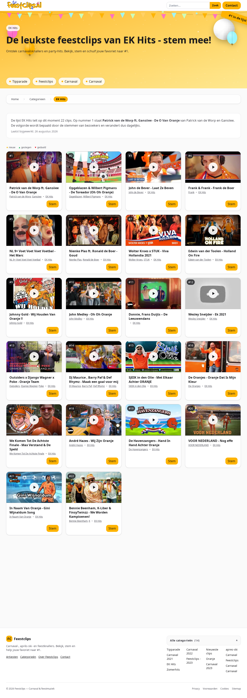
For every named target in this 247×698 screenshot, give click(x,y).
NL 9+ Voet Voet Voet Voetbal (25, 259)
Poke (41, 386)
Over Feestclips (48, 657)
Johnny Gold (15, 323)
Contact (232, 5)
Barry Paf (87, 386)
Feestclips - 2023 (193, 660)
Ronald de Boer (91, 259)
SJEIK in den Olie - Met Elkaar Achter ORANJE (151, 379)
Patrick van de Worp (20, 196)
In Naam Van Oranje (20, 516)
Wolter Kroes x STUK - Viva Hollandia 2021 (149, 253)
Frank (191, 192)
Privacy (196, 688)
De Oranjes (194, 386)
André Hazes (76, 445)
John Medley (75, 318)
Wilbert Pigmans (92, 196)
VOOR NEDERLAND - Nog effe (210, 441)
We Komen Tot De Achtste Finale (26, 453)
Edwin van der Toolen (199, 259)
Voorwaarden (210, 688)
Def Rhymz (99, 386)
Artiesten (12, 657)
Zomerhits (173, 669)
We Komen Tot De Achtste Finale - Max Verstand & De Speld (30, 445)
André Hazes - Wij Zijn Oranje (91, 441)
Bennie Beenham (78, 521)
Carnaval (231, 655)
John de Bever (136, 192)
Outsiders (14, 386)
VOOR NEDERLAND (198, 445)
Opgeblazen (75, 196)
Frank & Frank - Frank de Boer (211, 188)
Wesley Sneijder (197, 318)
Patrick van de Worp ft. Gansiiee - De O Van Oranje (34, 190)
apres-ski (232, 649)
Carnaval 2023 (211, 666)
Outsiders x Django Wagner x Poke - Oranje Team (31, 379)
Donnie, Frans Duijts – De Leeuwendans (148, 316)
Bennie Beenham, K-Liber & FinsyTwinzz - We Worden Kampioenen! (90, 512)
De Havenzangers (138, 449)
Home (15, 99)
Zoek (215, 5)
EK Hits (49, 196)
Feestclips (19, 638)
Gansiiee (36, 196)
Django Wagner (29, 386)
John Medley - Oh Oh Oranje (90, 314)
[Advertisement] (122, 581)
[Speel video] (34, 167)
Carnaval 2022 (192, 651)
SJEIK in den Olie (137, 386)
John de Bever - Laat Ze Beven (151, 188)
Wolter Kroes (136, 259)
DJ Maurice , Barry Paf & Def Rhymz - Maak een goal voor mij (93, 379)
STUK (147, 259)
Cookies (224, 688)
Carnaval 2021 (172, 657)
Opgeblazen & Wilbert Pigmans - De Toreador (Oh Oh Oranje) (93, 190)
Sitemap (236, 688)
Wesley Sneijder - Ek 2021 (207, 314)
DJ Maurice (75, 386)
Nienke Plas (75, 259)
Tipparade (173, 649)
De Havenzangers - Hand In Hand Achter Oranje (149, 443)
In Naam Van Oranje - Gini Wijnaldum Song (29, 510)
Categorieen (37, 99)
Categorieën (28, 657)
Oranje (210, 659)
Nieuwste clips (212, 651)
